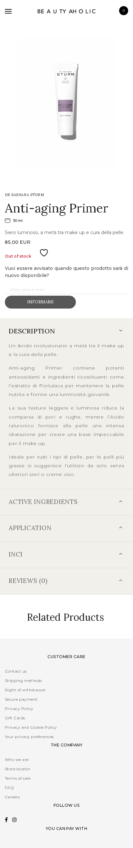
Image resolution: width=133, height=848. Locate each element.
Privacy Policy (19, 708)
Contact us (16, 671)
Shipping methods (23, 680)
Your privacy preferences (29, 736)
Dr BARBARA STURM (24, 194)
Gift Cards (15, 717)
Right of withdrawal (25, 689)
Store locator (17, 768)
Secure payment (21, 699)
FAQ (9, 787)
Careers (12, 796)
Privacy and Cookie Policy (31, 727)
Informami (40, 302)
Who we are (17, 759)
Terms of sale (17, 778)
